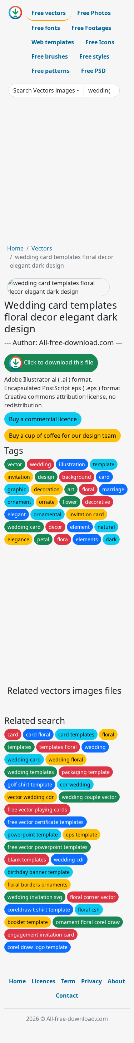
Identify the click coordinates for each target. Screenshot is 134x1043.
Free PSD (93, 71)
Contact (67, 995)
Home (15, 248)
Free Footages (91, 28)
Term (68, 981)
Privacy (91, 981)
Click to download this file (58, 363)
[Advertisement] (67, 173)
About (116, 981)
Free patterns (50, 71)
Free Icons (99, 42)
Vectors (41, 248)
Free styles (94, 56)
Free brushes (49, 56)
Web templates (52, 42)
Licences (43, 981)
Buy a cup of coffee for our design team (62, 435)
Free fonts (45, 28)
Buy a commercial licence (43, 419)
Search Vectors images (44, 90)
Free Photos (94, 13)
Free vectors (48, 13)
